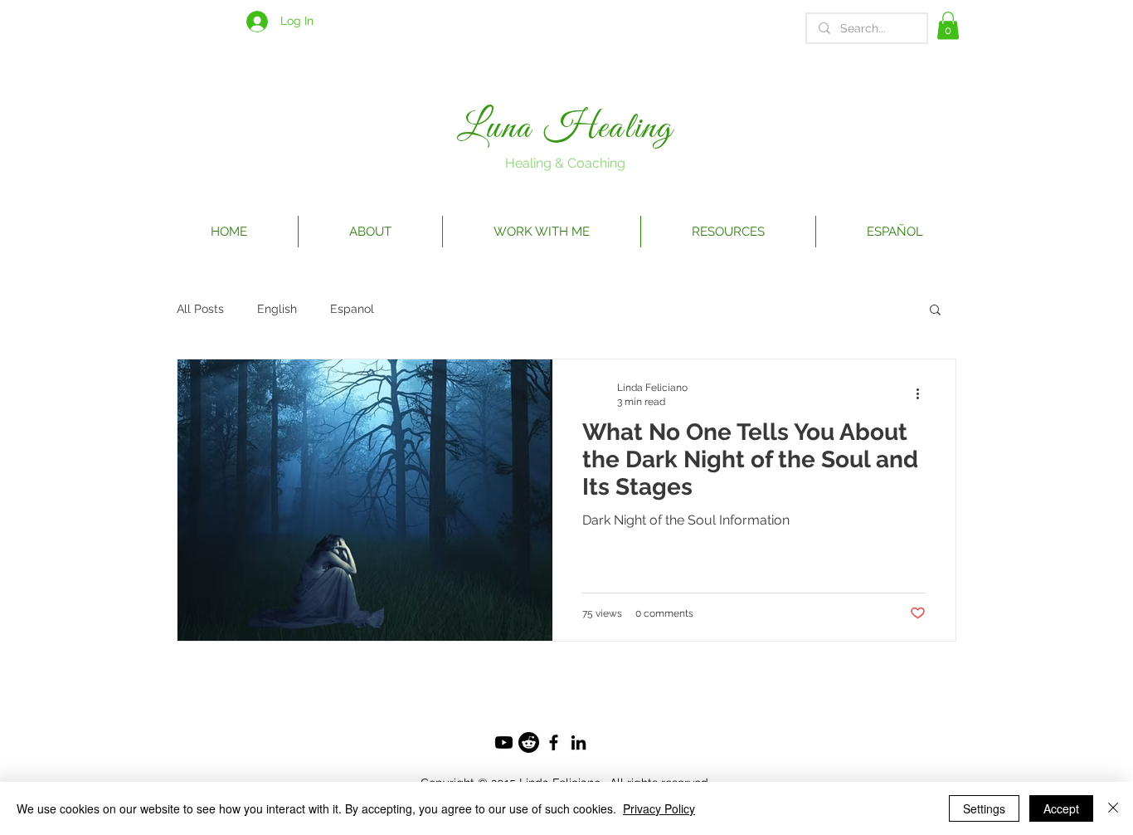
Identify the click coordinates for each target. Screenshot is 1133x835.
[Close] (1113, 808)
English (277, 308)
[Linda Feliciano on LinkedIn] (578, 742)
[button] (948, 25)
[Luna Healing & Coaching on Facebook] (553, 742)
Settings (984, 808)
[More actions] (923, 393)
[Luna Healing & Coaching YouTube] (504, 742)
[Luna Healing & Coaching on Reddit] (528, 742)
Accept (1061, 808)
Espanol (352, 308)
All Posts (200, 308)
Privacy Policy (659, 808)
